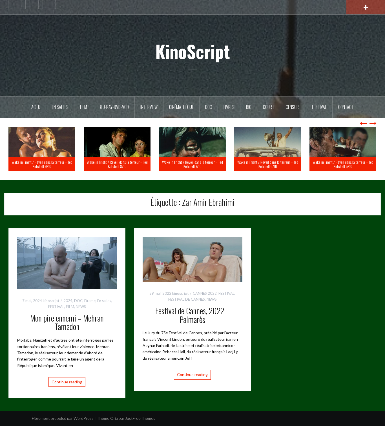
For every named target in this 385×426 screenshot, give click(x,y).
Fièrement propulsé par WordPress (63, 418)
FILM (83, 107)
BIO (248, 107)
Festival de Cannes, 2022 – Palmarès (192, 315)
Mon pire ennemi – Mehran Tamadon (67, 322)
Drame (90, 300)
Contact (346, 107)
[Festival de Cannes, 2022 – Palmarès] (192, 259)
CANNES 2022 (205, 293)
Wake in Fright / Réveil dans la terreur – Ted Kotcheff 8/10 (192, 164)
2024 (67, 300)
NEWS (81, 306)
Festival (319, 107)
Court (268, 107)
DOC (208, 107)
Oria (114, 418)
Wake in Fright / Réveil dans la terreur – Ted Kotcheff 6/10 (343, 164)
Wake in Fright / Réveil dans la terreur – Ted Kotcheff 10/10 (42, 164)
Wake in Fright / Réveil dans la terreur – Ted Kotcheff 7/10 (267, 164)
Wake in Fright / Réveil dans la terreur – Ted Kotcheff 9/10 (117, 164)
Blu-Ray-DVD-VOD (114, 107)
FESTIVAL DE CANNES (186, 299)
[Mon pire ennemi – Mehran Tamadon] (67, 262)
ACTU (35, 107)
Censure (293, 107)
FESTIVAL (56, 306)
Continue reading (67, 381)
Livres (229, 107)
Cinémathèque (181, 107)
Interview (149, 107)
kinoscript (51, 300)
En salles (60, 107)
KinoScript (192, 51)
